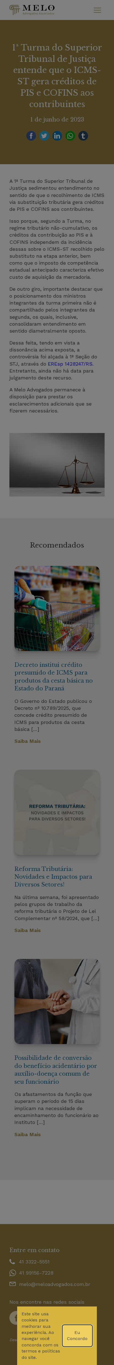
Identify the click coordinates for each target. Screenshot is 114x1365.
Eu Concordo (77, 1335)
